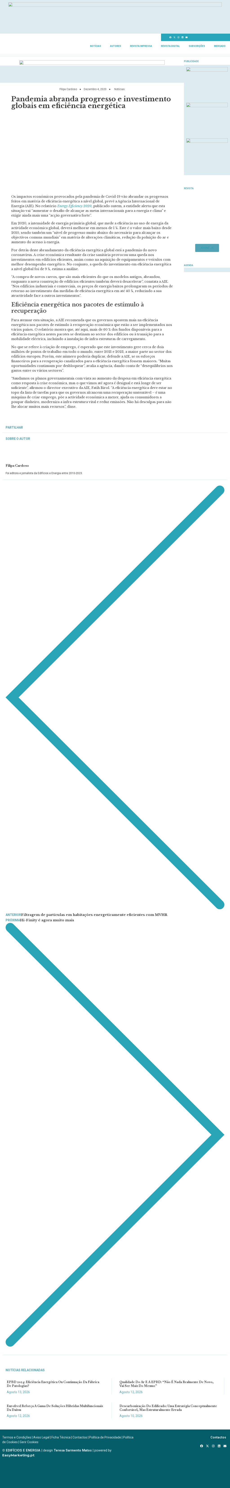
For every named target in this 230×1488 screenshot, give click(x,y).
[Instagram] (179, 37)
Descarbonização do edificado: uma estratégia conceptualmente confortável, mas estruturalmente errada (168, 1408)
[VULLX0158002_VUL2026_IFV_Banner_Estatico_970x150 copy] (92, 63)
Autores (115, 46)
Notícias (95, 46)
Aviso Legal (41, 1437)
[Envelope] (187, 37)
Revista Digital (170, 46)
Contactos (80, 1437)
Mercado (220, 46)
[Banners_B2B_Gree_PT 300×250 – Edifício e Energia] (207, 141)
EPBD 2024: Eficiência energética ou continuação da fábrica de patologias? (53, 1384)
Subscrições (197, 46)
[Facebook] (170, 37)
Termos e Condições (16, 1437)
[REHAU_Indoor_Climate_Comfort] (207, 106)
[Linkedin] (183, 37)
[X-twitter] (174, 37)
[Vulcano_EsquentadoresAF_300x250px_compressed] (207, 70)
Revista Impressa (141, 46)
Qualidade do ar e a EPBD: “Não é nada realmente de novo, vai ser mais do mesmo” (166, 1384)
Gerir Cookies (29, 1442)
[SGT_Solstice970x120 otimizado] (115, 5)
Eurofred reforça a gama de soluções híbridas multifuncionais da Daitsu (55, 1408)
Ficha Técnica (61, 1437)
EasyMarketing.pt (18, 1455)
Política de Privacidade (105, 1437)
